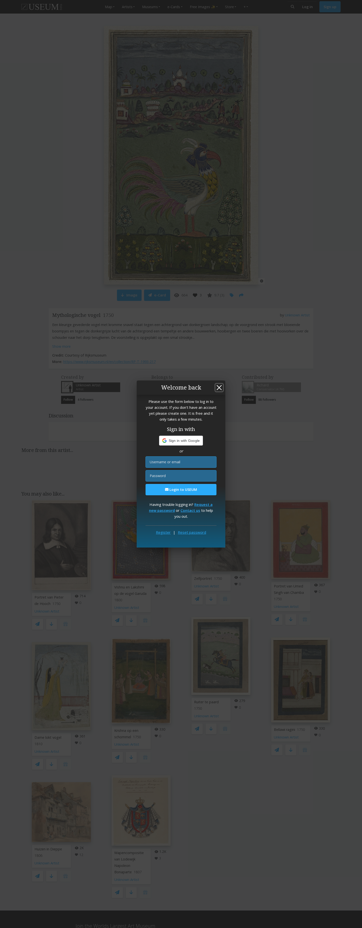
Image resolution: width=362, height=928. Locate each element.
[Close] (219, 387)
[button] (181, 441)
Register (163, 532)
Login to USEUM (182, 489)
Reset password (192, 532)
